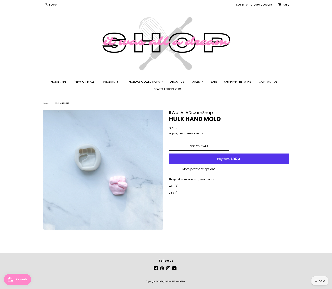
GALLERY (197, 82)
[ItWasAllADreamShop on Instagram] (168, 269)
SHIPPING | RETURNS (237, 82)
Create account (261, 5)
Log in (240, 5)
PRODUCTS (111, 82)
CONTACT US (268, 82)
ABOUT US (177, 82)
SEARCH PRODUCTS (167, 89)
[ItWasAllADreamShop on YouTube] (174, 269)
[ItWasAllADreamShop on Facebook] (156, 269)
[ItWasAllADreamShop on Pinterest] (162, 269)
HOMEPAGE (58, 82)
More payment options (199, 169)
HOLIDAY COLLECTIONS (145, 82)
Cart (286, 5)
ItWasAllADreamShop (175, 281)
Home (46, 103)
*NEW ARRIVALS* (85, 82)
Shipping (173, 133)
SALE (214, 82)
